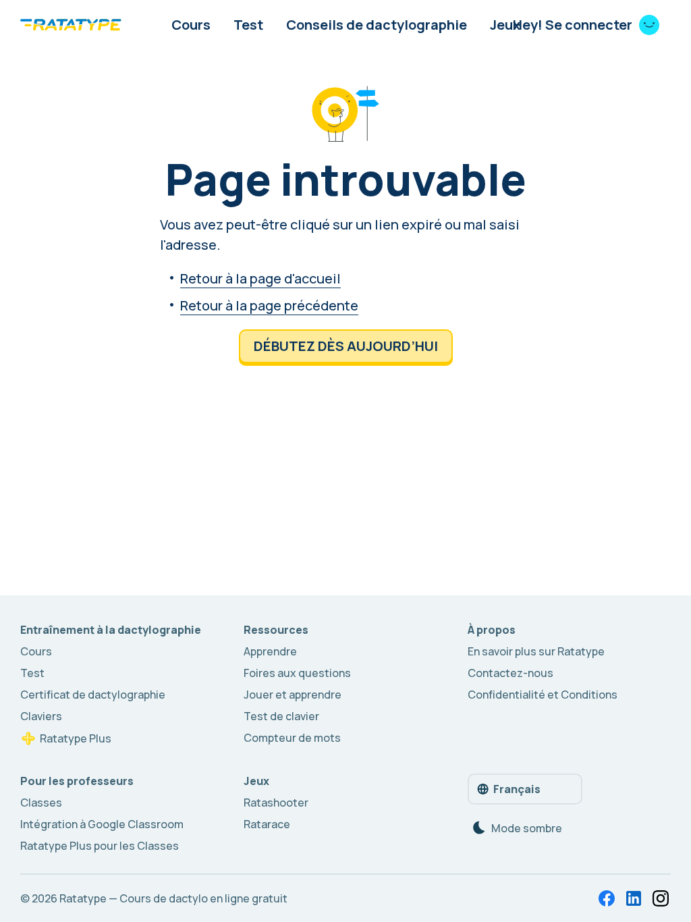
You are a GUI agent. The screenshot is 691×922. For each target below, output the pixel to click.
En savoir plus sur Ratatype (536, 651)
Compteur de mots (292, 737)
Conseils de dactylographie (376, 25)
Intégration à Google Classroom (102, 824)
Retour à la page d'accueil (260, 278)
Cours (191, 25)
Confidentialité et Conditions (542, 694)
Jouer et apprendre (292, 694)
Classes (41, 802)
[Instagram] (661, 898)
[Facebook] (607, 898)
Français (517, 789)
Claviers (41, 716)
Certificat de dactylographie (92, 694)
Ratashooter (276, 802)
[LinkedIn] (634, 898)
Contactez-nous (510, 673)
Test (248, 25)
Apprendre (270, 651)
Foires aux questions (297, 673)
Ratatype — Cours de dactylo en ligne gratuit (173, 898)
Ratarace (267, 824)
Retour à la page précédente (269, 305)
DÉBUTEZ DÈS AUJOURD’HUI (346, 346)
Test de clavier (281, 716)
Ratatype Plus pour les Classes (99, 845)
